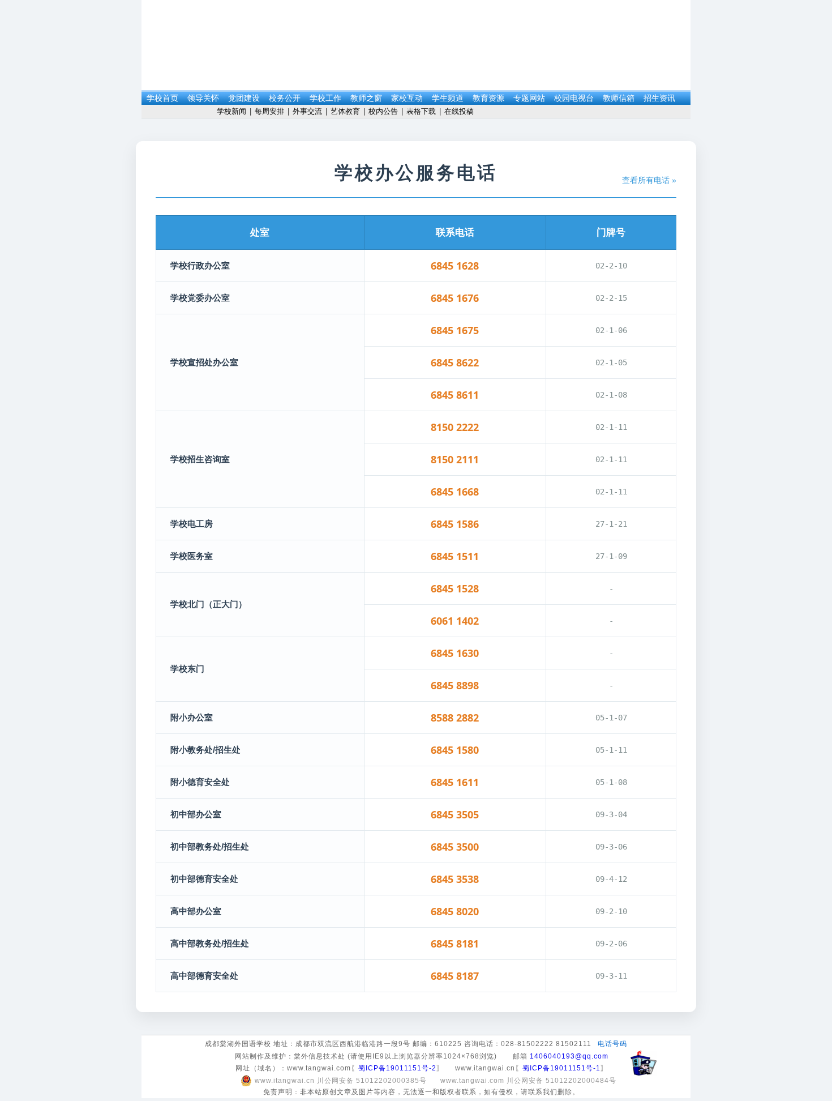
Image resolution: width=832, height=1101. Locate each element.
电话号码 (612, 1044)
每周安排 (269, 111)
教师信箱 (618, 98)
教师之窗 (366, 98)
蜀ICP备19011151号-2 (397, 1068)
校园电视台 (574, 98)
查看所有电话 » (649, 180)
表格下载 (421, 111)
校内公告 (383, 111)
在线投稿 (459, 111)
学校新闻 (231, 111)
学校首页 (162, 98)
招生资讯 (659, 98)
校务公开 (285, 98)
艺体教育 (345, 111)
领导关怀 (203, 98)
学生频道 (448, 98)
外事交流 (307, 111)
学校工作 (325, 98)
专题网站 (529, 98)
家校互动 (407, 98)
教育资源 (488, 98)
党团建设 (244, 98)
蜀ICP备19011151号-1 (561, 1068)
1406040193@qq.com (569, 1056)
